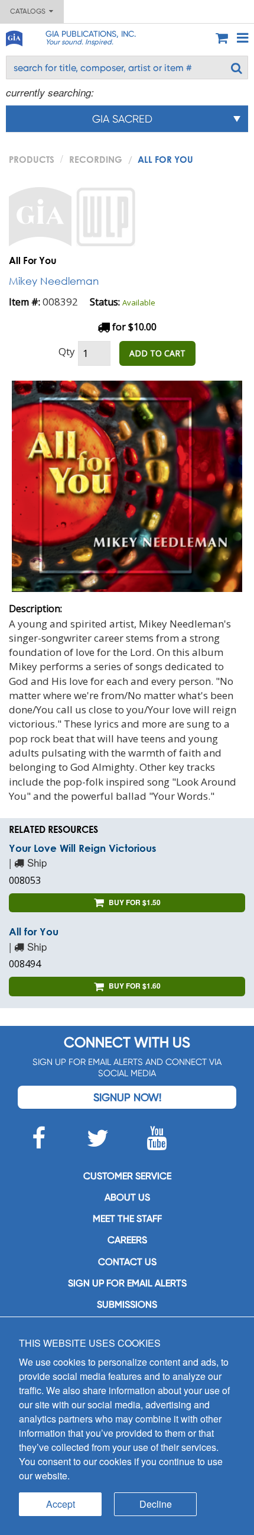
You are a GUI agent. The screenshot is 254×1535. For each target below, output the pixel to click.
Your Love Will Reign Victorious (82, 848)
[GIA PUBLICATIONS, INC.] (13, 36)
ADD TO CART (157, 353)
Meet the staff (127, 1218)
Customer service (127, 1176)
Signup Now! (127, 1097)
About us (127, 1197)
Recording (95, 159)
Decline (155, 1504)
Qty (66, 351)
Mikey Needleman (54, 281)
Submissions (127, 1304)
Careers (127, 1240)
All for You (33, 931)
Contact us (127, 1261)
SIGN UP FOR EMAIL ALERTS (127, 1283)
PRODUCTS (31, 159)
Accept (60, 1504)
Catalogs (29, 11)
